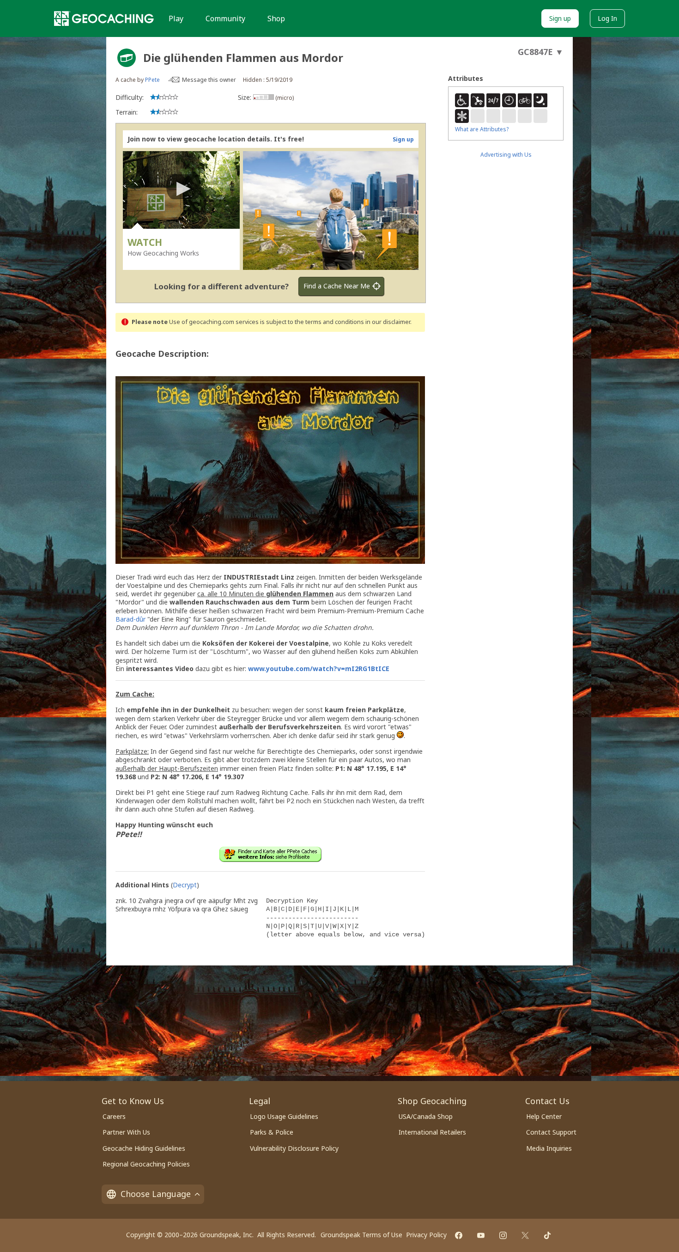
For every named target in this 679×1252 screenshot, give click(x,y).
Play (176, 18)
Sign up (560, 18)
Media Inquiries (549, 1148)
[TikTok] (547, 1235)
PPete (152, 80)
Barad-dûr (130, 619)
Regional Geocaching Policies (146, 1164)
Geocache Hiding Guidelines (144, 1148)
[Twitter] (525, 1235)
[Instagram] (503, 1235)
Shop (276, 18)
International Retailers (432, 1132)
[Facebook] (458, 1235)
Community (225, 18)
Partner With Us (126, 1132)
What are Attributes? (482, 129)
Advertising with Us (506, 155)
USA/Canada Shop (426, 1116)
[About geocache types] (126, 58)
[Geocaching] (104, 18)
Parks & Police (271, 1132)
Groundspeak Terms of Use (361, 1234)
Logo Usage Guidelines (284, 1116)
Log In (607, 18)
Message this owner (209, 80)
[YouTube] (480, 1235)
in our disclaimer (387, 322)
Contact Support (551, 1132)
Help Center (544, 1116)
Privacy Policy (426, 1234)
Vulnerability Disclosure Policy (294, 1148)
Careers (114, 1116)
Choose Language (156, 1193)
